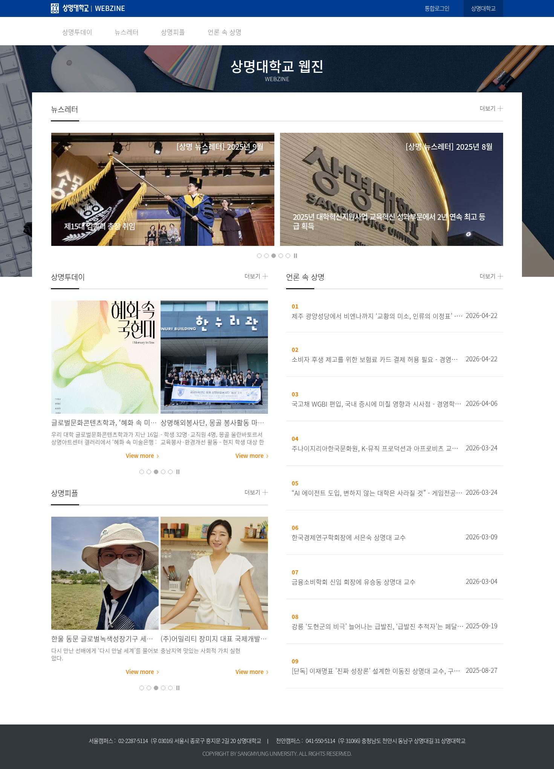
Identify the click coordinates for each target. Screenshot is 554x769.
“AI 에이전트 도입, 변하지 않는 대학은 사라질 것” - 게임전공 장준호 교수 (378, 493)
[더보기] (105, 357)
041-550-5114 (320, 741)
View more (140, 455)
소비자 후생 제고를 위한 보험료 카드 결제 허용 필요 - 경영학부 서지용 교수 (378, 359)
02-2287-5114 (133, 741)
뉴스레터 (127, 32)
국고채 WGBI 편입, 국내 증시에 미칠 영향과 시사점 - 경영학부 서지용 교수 (378, 404)
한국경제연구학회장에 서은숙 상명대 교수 (349, 537)
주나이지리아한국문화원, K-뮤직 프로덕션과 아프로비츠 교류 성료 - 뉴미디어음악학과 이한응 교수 (378, 448)
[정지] (295, 255)
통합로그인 (437, 8)
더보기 (488, 108)
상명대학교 (483, 8)
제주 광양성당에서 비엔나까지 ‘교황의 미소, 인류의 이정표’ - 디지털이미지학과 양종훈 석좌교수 (378, 316)
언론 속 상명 (225, 32)
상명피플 (173, 32)
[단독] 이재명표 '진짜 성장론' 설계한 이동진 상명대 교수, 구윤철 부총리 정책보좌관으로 (378, 671)
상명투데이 (77, 32)
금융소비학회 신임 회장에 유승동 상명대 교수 (354, 582)
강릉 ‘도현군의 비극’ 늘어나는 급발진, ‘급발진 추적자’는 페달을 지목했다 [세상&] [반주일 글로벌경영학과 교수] (378, 626)
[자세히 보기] (163, 207)
